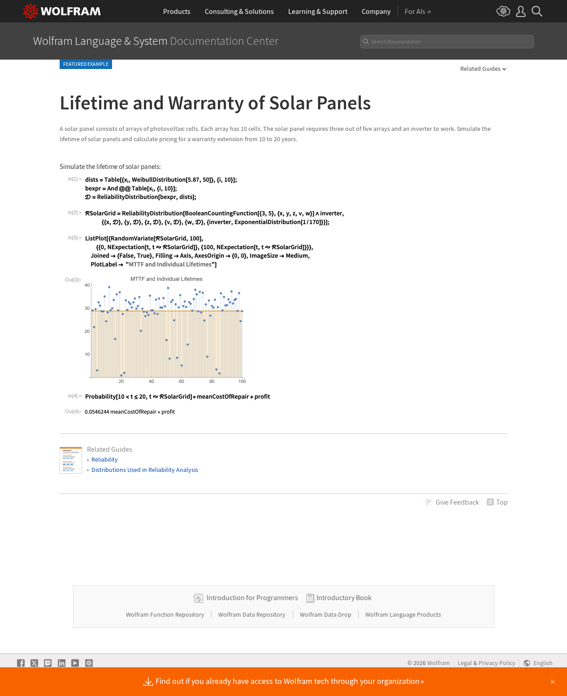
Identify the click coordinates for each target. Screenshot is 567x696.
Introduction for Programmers (252, 597)
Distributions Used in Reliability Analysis (144, 470)
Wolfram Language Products (403, 614)
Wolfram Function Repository (166, 614)
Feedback (457, 501)
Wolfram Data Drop (326, 614)
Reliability (104, 459)
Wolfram (438, 663)
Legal (465, 663)
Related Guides (480, 69)
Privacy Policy (497, 663)
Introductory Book (344, 597)
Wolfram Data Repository (252, 614)
